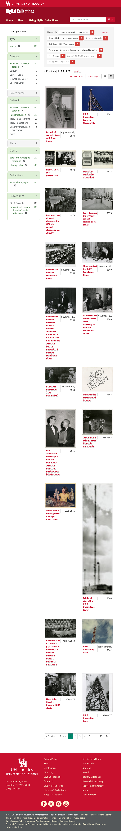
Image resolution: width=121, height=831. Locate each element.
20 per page (93, 76)
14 (107, 736)
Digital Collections (20, 11)
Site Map (86, 768)
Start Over (105, 32)
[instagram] (59, 804)
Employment (50, 768)
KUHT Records (17, 203)
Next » (77, 71)
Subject (14, 100)
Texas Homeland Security (101, 814)
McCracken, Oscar (18, 78)
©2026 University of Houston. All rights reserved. (27, 814)
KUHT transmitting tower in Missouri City (89, 119)
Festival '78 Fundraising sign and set (88, 174)
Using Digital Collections (43, 20)
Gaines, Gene (16, 74)
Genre (13, 151)
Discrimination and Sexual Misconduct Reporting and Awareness (77, 824)
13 (101, 736)
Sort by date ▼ (76, 76)
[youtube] (66, 804)
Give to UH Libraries (53, 785)
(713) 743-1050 (13, 788)
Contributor (17, 93)
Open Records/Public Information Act (22, 821)
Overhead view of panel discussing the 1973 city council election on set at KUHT (53, 224)
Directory (48, 772)
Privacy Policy (50, 759)
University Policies (14, 827)
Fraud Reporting (20, 817)
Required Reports (67, 821)
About (21, 20)
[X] (51, 804)
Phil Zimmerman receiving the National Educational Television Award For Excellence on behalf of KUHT (53, 462)
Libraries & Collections (55, 790)
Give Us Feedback (52, 777)
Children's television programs (20, 128)
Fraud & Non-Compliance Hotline (42, 817)
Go (111, 19)
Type (13, 39)
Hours (47, 763)
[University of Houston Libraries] (22, 766)
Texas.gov (84, 814)
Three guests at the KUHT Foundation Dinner (90, 271)
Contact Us (49, 781)
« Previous (51, 736)
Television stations (19, 123)
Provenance (17, 196)
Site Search (88, 763)
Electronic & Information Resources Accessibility (27, 824)
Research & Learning (92, 781)
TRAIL (8, 817)
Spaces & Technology (92, 785)
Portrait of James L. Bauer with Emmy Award (53, 137)
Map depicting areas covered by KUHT (89, 397)
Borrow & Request (91, 777)
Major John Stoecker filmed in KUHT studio (53, 704)
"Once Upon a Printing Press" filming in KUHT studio (90, 442)
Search (85, 772)
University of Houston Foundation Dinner (52, 274)
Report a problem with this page (64, 814)
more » (13, 134)
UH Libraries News (91, 759)
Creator (14, 56)
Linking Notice (65, 817)
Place (13, 143)
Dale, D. (13, 70)
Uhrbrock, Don (17, 82)
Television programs (20, 119)
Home (9, 20)
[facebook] (44, 804)
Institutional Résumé (49, 821)
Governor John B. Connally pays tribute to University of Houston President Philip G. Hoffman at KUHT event (53, 652)
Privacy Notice (79, 817)
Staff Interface (89, 794)
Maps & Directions (53, 794)
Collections (16, 175)
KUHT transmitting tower (89, 649)
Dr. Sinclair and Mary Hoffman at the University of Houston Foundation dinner (90, 324)
